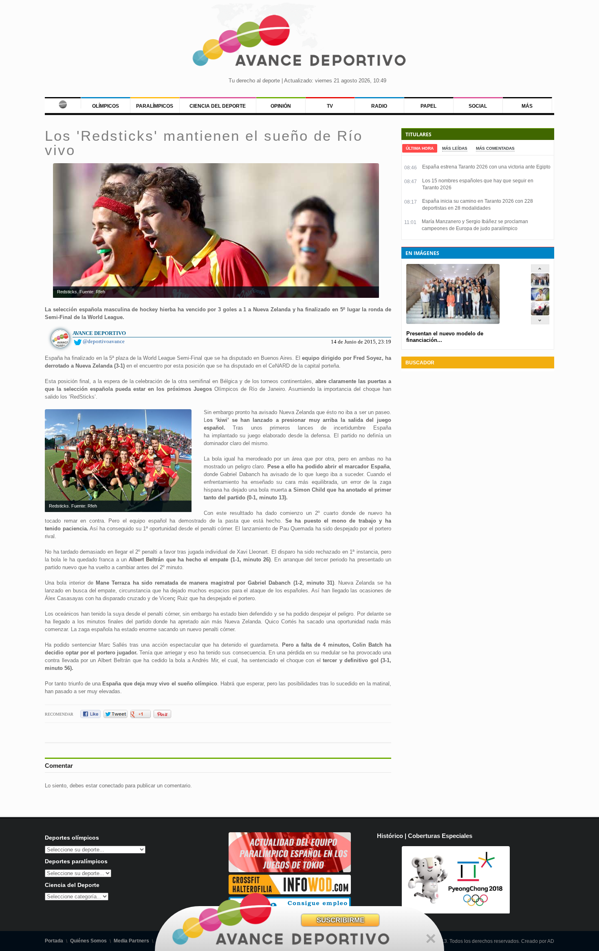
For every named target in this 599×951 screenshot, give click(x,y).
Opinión (281, 106)
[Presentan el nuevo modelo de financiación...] (540, 285)
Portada (54, 941)
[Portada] (62, 103)
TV (330, 106)
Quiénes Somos (88, 941)
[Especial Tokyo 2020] (290, 870)
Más (527, 106)
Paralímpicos (154, 106)
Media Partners (131, 941)
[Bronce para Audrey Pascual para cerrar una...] (540, 313)
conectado (111, 786)
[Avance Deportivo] (299, 43)
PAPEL (428, 106)
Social (478, 106)
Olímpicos (105, 106)
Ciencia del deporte (217, 106)
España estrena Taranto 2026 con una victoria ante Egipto (486, 167)
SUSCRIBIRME (340, 920)
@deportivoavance (104, 341)
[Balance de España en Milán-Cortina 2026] (540, 299)
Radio (379, 106)
